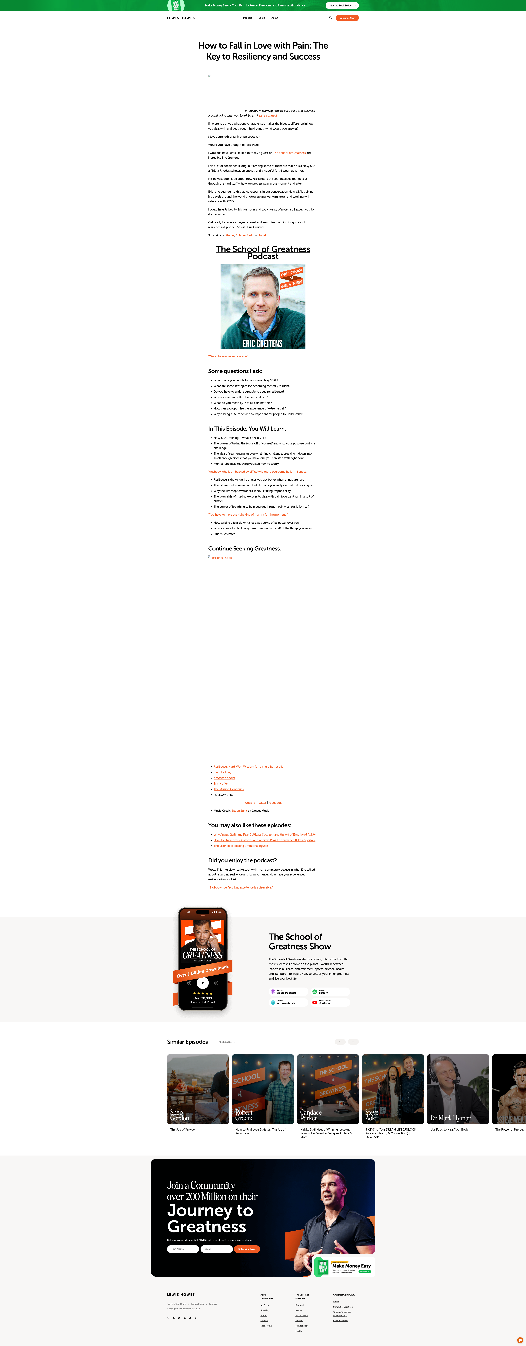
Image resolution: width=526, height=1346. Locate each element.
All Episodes (225, 1042)
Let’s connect (268, 115)
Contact (264, 1320)
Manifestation (301, 1326)
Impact (264, 1315)
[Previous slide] (340, 1042)
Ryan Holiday (222, 772)
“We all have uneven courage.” (228, 356)
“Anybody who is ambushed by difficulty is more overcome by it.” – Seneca (257, 471)
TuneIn (263, 235)
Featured (299, 1305)
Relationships (301, 1315)
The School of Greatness (289, 153)
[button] (520, 1340)
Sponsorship (266, 1326)
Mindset (299, 1320)
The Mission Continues (229, 789)
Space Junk (239, 810)
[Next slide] (353, 1042)
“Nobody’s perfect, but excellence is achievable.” (240, 887)
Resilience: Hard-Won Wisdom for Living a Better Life (248, 766)
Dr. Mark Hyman (451, 1118)
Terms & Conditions (176, 1304)
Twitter (261, 802)
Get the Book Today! (341, 5)
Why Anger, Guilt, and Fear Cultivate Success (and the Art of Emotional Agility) (265, 834)
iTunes (230, 235)
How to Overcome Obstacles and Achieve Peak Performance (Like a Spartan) (264, 840)
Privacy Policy (197, 1304)
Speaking (265, 1310)
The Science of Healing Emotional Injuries (241, 846)
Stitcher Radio (245, 235)
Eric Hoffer (221, 783)
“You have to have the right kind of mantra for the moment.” (248, 514)
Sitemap (213, 1304)
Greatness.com (340, 1320)
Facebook (275, 802)
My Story (265, 1305)
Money (298, 1310)
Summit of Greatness (343, 1307)
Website (249, 802)
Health (298, 1331)
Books (336, 1301)
